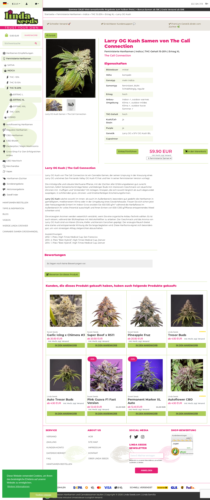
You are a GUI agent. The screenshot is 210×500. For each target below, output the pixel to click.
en (196, 4)
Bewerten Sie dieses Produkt (63, 274)
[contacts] (37, 4)
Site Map (93, 442)
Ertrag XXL (19, 106)
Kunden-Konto (55, 447)
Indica (86, 14)
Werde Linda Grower (15, 225)
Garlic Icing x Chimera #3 (66, 335)
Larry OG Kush (123, 14)
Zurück (51, 35)
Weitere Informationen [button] (18, 486)
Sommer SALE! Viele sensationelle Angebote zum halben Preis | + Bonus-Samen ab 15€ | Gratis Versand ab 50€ (126, 9)
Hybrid (11, 117)
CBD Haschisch (14, 160)
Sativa (10, 65)
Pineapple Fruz (139, 335)
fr (201, 4)
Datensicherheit (56, 453)
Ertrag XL (109, 14)
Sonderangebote (14, 184)
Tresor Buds (177, 335)
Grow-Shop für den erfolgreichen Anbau (23, 153)
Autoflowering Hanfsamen (19, 124)
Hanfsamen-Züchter (16, 178)
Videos (7, 220)
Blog (6, 214)
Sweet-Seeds (92, 332)
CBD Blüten (12, 140)
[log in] (26, 4)
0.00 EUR (13, 35)
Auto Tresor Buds (60, 399)
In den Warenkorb (196, 151)
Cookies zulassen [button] (43, 495)
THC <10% (14, 77)
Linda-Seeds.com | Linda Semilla (139, 494)
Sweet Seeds (52, 332)
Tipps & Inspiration (13, 208)
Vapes (9, 171)
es (192, 4)
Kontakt (93, 453)
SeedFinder (12, 194)
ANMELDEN (146, 470)
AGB (90, 436)
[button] (16, 495)
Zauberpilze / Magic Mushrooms (22, 146)
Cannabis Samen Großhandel (20, 231)
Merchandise (12, 166)
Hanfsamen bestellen (59, 464)
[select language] (6, 4)
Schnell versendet (141, 487)
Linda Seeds (173, 332)
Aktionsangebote (15, 189)
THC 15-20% (97, 14)
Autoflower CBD (180, 399)
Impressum (94, 447)
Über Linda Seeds (98, 458)
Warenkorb (30, 35)
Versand (51, 436)
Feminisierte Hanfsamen (68, 14)
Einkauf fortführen (127, 151)
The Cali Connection (117, 55)
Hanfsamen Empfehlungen (19, 53)
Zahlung (51, 442)
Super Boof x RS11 (100, 335)
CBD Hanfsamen (14, 135)
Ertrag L (18, 94)
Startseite (49, 14)
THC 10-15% (15, 82)
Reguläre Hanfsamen (16, 130)
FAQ (48, 458)
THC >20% (15, 111)
